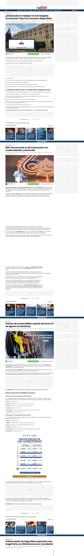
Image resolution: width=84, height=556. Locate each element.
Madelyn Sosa (10, 53)
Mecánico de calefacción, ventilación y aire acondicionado (17, 82)
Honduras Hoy (20, 10)
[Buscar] (78, 10)
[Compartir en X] (35, 119)
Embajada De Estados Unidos (24, 122)
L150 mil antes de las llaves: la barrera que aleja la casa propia (27, 504)
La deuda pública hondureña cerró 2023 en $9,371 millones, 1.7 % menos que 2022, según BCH (26, 110)
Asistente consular (10, 78)
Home (26, 516)
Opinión (51, 10)
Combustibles (17, 516)
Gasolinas (22, 516)
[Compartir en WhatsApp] (33, 119)
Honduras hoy (10, 12)
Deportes (39, 10)
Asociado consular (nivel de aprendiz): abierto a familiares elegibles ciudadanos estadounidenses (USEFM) (26, 80)
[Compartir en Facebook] (31, 119)
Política (25, 10)
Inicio (6, 12)
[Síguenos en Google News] (38, 119)
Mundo (34, 10)
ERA (30, 96)
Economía (30, 10)
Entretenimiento (45, 10)
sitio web (49, 57)
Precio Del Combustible (32, 516)
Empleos (16, 122)
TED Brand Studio (10, 183)
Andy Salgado (10, 361)
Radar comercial (11, 144)
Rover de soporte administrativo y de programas (15, 84)
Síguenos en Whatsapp (34, 53)
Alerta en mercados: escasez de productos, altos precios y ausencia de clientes (30, 389)
